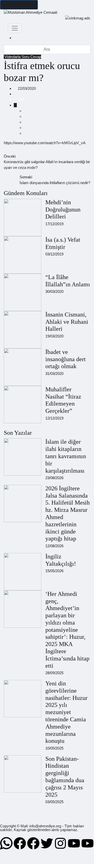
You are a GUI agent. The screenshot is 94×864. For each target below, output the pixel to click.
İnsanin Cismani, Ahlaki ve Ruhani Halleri (66, 321)
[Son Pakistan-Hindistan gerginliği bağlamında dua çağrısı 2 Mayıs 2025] (22, 774)
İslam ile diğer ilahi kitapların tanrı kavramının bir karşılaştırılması (65, 456)
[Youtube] (74, 843)
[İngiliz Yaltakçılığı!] (22, 571)
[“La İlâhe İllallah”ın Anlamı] (22, 292)
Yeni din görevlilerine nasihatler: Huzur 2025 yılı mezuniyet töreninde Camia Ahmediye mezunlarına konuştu (66, 712)
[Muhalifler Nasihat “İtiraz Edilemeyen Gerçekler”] (22, 404)
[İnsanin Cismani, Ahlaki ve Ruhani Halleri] (22, 329)
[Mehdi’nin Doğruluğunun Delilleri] (22, 217)
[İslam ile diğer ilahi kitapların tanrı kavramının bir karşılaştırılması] (22, 457)
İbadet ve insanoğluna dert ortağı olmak (65, 359)
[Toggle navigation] (15, 28)
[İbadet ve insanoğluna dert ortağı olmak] (22, 367)
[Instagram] (60, 843)
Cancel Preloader (19, 4)
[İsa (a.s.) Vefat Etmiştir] (22, 255)
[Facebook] (20, 843)
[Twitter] (47, 843)
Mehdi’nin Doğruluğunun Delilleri (62, 209)
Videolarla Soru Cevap (23, 57)
